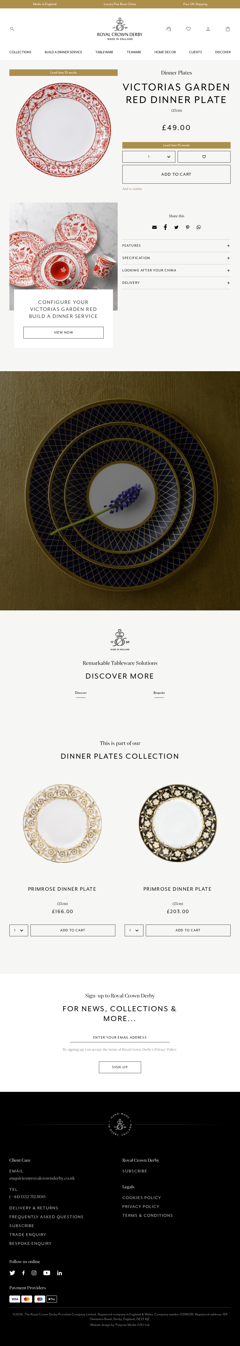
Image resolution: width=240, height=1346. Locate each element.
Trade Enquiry (27, 1234)
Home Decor (165, 52)
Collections (20, 52)
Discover (223, 52)
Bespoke (159, 693)
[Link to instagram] (34, 1272)
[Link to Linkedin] (59, 1272)
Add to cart (176, 174)
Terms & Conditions (147, 1215)
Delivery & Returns (33, 1208)
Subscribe (21, 1225)
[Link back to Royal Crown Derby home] (120, 29)
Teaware (134, 52)
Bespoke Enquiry (30, 1243)
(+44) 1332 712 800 (27, 1197)
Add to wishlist (132, 189)
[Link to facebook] (23, 1272)
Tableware (104, 52)
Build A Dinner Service (63, 52)
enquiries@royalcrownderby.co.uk (42, 1178)
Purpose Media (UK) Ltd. (133, 1325)
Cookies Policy (141, 1197)
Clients (195, 52)
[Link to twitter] (12, 1272)
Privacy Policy (141, 1206)
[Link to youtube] (46, 1272)
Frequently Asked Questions (46, 1216)
